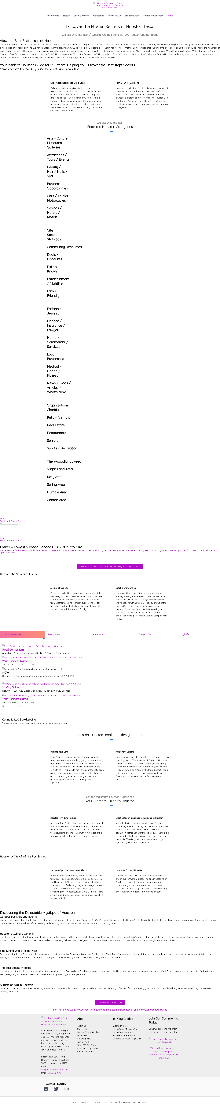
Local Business (81, 15)
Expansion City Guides (88, 1048)
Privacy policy (84, 1038)
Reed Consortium (13, 649)
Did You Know (132, 15)
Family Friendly (53, 293)
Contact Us (82, 1029)
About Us (81, 1025)
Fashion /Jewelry (54, 311)
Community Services (153, 15)
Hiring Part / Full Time (124, 1035)
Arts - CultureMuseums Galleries (57, 142)
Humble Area (57, 492)
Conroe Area (56, 500)
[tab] (21, 634)
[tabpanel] (110, 685)
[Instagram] (66, 1089)
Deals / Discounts (54, 256)
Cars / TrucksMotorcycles (57, 198)
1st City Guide (10, 687)
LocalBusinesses (55, 356)
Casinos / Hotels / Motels (54, 212)
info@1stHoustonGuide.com (54, 1069)
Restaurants (53, 15)
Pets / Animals (58, 417)
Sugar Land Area (60, 469)
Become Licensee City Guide (127, 1038)
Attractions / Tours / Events (58, 157)
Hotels (66, 15)
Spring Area (56, 484)
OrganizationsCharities (58, 407)
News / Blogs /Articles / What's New (59, 387)
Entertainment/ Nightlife (58, 281)
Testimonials (83, 1041)
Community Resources (64, 247)
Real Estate (56, 425)
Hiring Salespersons (123, 1032)
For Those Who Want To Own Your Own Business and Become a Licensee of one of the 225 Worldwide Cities (110, 1009)
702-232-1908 (54, 1072)
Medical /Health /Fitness (54, 371)
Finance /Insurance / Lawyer (56, 325)
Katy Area (54, 477)
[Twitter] (56, 1089)
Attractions (98, 15)
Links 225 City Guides (87, 1045)
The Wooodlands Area (64, 461)
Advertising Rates (85, 1051)
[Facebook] (46, 1089)
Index (170, 15)
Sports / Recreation (62, 448)
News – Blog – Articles (88, 1032)
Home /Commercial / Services (57, 342)
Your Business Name (15, 661)
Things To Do (114, 15)
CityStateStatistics (54, 234)
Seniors (52, 440)
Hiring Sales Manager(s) (125, 1029)
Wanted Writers (120, 1025)
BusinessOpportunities (57, 186)
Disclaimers (83, 1035)
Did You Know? (53, 269)
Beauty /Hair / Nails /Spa (57, 171)
